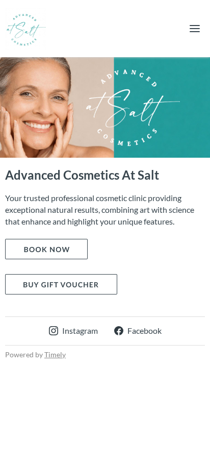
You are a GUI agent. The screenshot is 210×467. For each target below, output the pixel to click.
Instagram (80, 330)
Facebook (144, 330)
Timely (55, 354)
